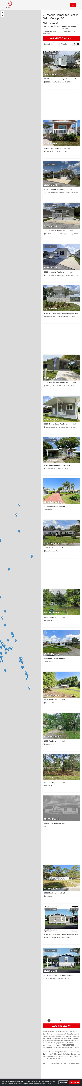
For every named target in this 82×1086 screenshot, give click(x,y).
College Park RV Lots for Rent (53, 1058)
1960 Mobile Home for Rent (54, 658)
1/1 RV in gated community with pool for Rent (61, 79)
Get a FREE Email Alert (61, 38)
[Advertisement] (61, 1001)
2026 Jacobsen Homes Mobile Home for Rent (61, 383)
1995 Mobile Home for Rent (54, 975)
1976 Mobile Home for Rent (54, 741)
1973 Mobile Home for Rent (54, 700)
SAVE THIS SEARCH (61, 1026)
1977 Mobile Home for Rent (54, 934)
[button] (4, 646)
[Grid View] (78, 44)
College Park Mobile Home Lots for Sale (62, 1054)
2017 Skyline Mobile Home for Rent (57, 506)
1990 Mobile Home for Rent (54, 824)
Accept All (75, 1082)
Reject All (63, 1082)
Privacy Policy (46, 1083)
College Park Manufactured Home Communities (59, 1056)
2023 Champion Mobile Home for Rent (58, 189)
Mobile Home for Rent (52, 313)
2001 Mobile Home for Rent (54, 548)
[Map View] (74, 44)
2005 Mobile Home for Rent (54, 617)
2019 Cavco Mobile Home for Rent (57, 148)
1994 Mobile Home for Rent (54, 782)
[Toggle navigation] (73, 5)
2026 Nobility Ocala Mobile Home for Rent (60, 424)
